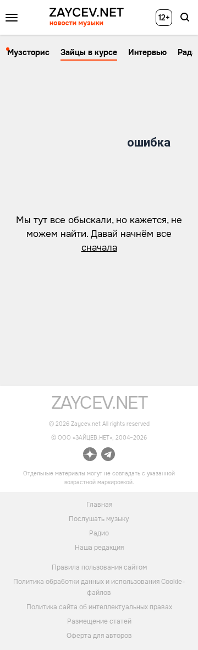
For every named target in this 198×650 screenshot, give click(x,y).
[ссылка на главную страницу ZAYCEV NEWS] (87, 17)
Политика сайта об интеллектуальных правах (99, 607)
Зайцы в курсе (89, 52)
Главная (99, 504)
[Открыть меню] (12, 17)
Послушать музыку (99, 518)
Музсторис (28, 52)
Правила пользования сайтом (99, 567)
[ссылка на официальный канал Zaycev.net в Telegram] (108, 455)
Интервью (147, 52)
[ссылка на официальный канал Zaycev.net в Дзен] (90, 455)
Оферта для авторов (99, 635)
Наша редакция (99, 547)
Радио (99, 533)
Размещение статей (99, 621)
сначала (99, 247)
